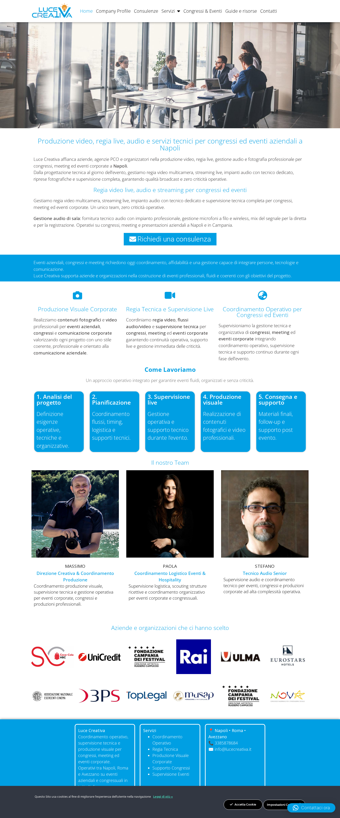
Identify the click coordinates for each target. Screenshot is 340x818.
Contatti (268, 11)
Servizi (168, 11)
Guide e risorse (241, 11)
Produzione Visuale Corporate (77, 309)
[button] (311, 807)
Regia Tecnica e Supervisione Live (170, 309)
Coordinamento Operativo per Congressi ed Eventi (262, 312)
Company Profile (113, 11)
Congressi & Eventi (202, 11)
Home (86, 11)
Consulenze (146, 11)
